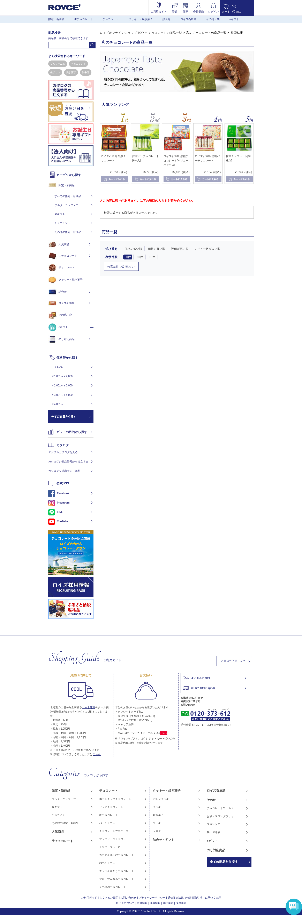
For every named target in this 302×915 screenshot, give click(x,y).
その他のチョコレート (112, 887)
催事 (185, 11)
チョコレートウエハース (114, 831)
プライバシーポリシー (152, 897)
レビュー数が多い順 (207, 248)
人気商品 (64, 244)
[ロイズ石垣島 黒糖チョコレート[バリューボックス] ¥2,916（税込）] (176, 151)
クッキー (158, 807)
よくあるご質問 (108, 897)
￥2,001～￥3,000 (62, 385)
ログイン (213, 11)
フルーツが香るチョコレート (116, 879)
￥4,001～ (57, 404)
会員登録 (198, 11)
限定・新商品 (56, 19)
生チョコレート (83, 19)
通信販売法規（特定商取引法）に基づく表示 (194, 897)
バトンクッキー (162, 799)
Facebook (63, 493)
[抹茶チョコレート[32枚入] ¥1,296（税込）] (239, 151)
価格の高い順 (156, 248)
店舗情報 (142, 903)
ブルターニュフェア (66, 205)
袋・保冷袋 (213, 832)
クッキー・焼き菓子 (141, 19)
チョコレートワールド (220, 808)
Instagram (63, 502)
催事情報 (155, 903)
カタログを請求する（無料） (65, 470)
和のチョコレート (110, 863)
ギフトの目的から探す (71, 432)
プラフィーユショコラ (112, 839)
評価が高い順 (179, 248)
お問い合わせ (128, 897)
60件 (140, 257)
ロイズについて (125, 903)
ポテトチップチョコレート (115, 799)
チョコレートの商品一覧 (165, 32)
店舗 (174, 11)
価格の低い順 (133, 248)
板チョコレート (108, 815)
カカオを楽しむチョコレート (116, 855)
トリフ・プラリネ (110, 847)
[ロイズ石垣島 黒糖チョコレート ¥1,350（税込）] (114, 151)
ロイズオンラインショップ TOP (122, 32)
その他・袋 (213, 19)
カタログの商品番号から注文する (68, 461)
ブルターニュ (57, 63)
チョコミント (78, 63)
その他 (211, 799)
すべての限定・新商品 (67, 196)
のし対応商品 (67, 339)
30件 (128, 257)
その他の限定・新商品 (67, 232)
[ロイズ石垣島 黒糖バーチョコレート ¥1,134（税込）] (208, 151)
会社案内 (168, 903)
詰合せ (167, 19)
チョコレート (111, 19)
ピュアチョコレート (111, 807)
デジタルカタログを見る (63, 452)
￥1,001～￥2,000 (62, 376)
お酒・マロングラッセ (220, 816)
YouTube (62, 521)
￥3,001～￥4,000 (62, 394)
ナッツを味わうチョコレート (116, 871)
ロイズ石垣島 (188, 19)
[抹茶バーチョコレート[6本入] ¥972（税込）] (145, 151)
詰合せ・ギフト (163, 839)
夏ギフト (59, 214)
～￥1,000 (57, 366)
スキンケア (213, 824)
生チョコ (55, 72)
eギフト (234, 19)
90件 (152, 257)
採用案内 (181, 903)
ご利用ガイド (159, 11)
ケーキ (157, 823)
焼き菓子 (71, 72)
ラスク (157, 831)
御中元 (85, 72)
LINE (60, 512)
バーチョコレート (110, 823)
